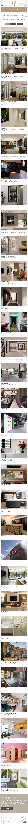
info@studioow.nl (23, 4)
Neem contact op (7, 808)
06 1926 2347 (24, 3)
